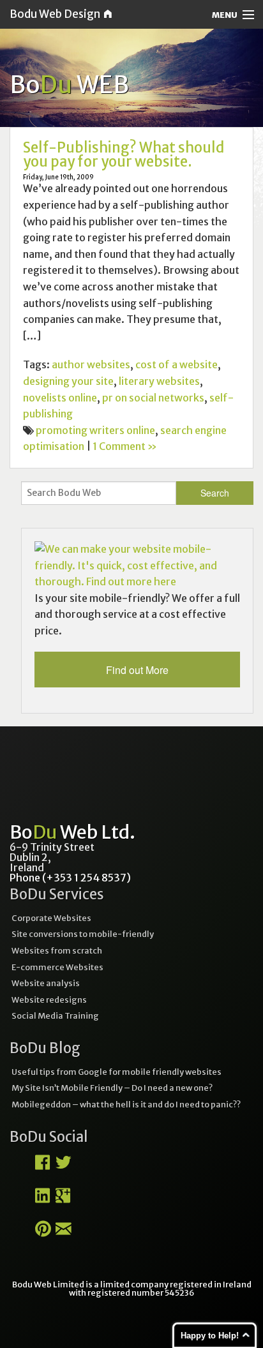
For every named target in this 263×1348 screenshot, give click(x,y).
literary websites (159, 381)
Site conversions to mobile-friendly (82, 934)
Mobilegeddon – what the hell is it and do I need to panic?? (126, 1104)
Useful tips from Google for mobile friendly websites (116, 1072)
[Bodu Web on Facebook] (42, 1167)
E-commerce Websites (57, 967)
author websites (91, 364)
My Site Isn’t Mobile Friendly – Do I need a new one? (112, 1087)
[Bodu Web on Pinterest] (43, 1233)
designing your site (68, 381)
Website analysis (45, 983)
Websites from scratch (56, 950)
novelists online (60, 397)
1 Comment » (125, 446)
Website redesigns (49, 999)
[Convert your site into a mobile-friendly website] (137, 564)
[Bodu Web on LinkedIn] (42, 1200)
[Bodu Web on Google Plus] (63, 1200)
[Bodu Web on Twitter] (63, 1167)
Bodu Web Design (57, 14)
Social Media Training (55, 1015)
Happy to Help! (210, 1335)
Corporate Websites (51, 918)
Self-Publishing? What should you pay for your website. (123, 154)
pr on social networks (153, 397)
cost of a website (176, 364)
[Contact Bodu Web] (63, 1233)
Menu (224, 15)
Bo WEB (69, 85)
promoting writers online (95, 430)
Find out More (137, 670)
